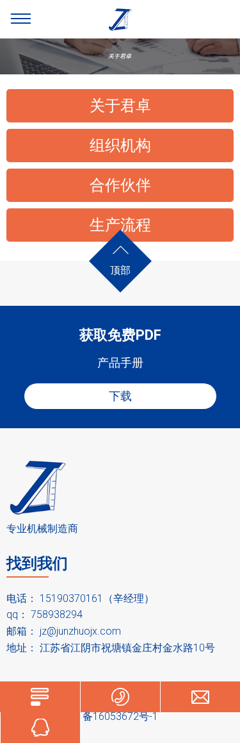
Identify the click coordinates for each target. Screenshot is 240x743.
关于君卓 (120, 106)
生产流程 (120, 225)
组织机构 (120, 145)
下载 (120, 396)
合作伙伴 (120, 185)
